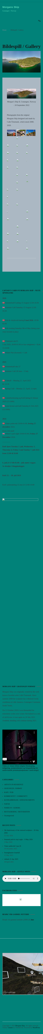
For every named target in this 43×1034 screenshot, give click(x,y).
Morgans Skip (10, 7)
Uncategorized (9, 816)
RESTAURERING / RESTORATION (17, 812)
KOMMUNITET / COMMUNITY (15, 796)
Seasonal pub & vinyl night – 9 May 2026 (18, 839)
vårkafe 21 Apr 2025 (11, 859)
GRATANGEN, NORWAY (13, 788)
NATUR (7, 804)
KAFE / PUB (8, 792)
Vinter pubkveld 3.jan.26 (12, 846)
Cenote (10, 1027)
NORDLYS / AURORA (12, 808)
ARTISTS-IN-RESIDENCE (13, 784)
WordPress (36, 1027)
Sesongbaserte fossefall (12, 853)
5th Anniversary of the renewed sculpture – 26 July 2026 (21, 831)
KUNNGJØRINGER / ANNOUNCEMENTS (19, 800)
